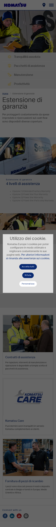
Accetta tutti (28, 267)
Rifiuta (28, 275)
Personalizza (28, 284)
